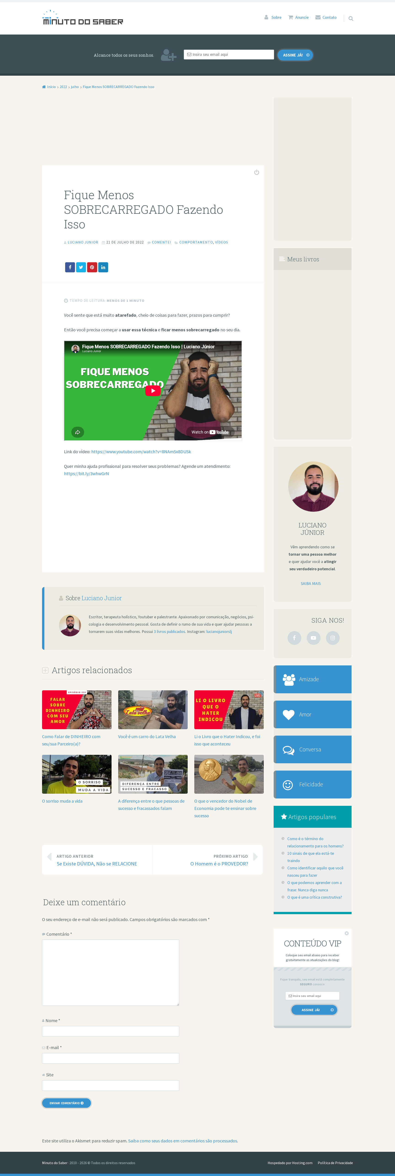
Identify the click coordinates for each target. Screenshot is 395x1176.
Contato (330, 17)
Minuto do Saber (54, 1162)
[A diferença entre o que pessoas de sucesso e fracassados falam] (153, 792)
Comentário (59, 934)
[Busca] (346, 12)
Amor (305, 714)
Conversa (310, 749)
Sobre (276, 17)
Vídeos (221, 242)
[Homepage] (82, 17)
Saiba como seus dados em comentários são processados (182, 1141)
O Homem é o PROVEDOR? (219, 860)
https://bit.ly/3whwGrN (86, 473)
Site (49, 1074)
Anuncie (302, 17)
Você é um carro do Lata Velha (147, 736)
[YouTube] (313, 638)
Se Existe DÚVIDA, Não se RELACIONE (97, 860)
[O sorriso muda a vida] (77, 792)
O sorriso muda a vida (62, 801)
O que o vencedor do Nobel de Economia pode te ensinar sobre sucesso (225, 808)
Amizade (309, 679)
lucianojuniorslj (219, 631)
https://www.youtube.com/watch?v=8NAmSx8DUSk (141, 451)
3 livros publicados (169, 631)
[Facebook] (294, 638)
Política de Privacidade (335, 1162)
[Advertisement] (153, 131)
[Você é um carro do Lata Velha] (153, 727)
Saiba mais (311, 583)
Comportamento (196, 242)
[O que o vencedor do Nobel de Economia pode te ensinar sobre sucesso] (229, 792)
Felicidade (311, 784)
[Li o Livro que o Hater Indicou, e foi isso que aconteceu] (229, 727)
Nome (52, 1020)
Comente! (161, 242)
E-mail (54, 1047)
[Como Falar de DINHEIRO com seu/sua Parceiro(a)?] (77, 727)
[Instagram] (333, 638)
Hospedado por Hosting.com (290, 1162)
